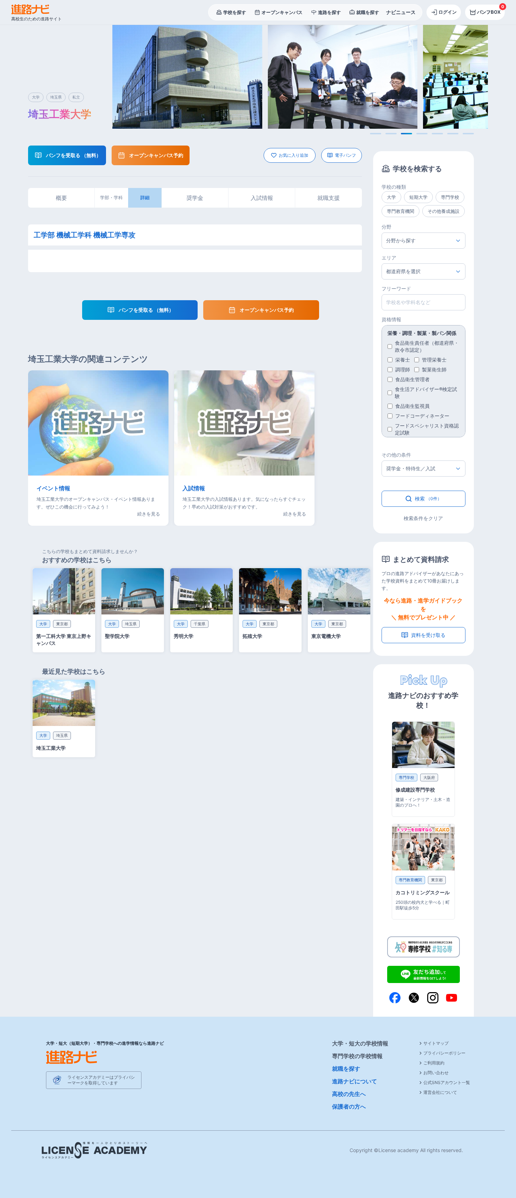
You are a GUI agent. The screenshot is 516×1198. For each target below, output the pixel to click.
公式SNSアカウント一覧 (446, 1082)
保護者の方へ (349, 1106)
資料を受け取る (428, 635)
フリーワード (396, 288)
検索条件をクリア (423, 518)
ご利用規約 (433, 1062)
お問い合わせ (436, 1072)
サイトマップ (436, 1043)
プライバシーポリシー (444, 1053)
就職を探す (346, 1068)
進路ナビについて (354, 1081)
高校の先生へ (349, 1093)
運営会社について (440, 1092)
